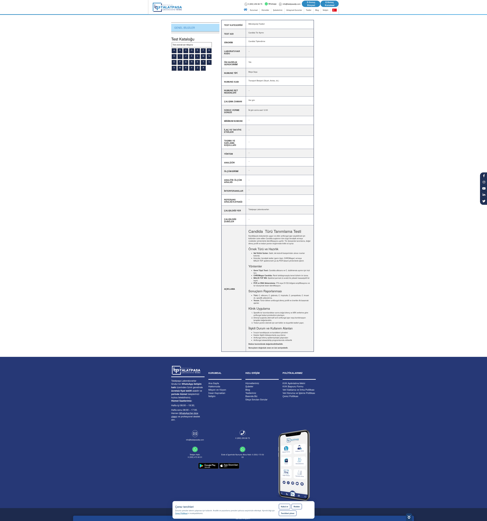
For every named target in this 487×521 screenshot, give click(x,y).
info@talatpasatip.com (195, 439)
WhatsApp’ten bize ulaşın (184, 414)
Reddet (297, 506)
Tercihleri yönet (287, 513)
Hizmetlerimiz (252, 383)
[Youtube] (483, 188)
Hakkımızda (214, 386)
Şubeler (249, 386)
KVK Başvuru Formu (293, 386)
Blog (247, 389)
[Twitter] (483, 201)
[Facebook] (483, 175)
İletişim (211, 396)
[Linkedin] (483, 194)
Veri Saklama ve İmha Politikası (298, 389)
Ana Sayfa (213, 383)
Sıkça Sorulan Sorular (256, 399)
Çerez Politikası (181, 513)
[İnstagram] (483, 182)
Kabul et (284, 506)
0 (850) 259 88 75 (242, 438)
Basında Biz (251, 396)
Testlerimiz (250, 393)
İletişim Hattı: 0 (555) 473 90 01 (195, 455)
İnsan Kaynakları (216, 393)
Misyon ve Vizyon (217, 389)
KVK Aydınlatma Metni (294, 383)
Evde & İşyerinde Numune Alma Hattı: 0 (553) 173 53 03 (242, 455)
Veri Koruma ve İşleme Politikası (299, 393)
